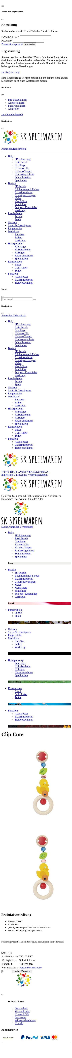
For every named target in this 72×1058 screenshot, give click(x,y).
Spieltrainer (21, 180)
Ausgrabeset (21, 276)
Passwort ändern (16, 105)
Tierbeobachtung (23, 282)
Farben (18, 237)
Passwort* (6, 40)
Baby (11, 156)
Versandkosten (22, 1011)
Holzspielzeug (15, 243)
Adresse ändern (16, 102)
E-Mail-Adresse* (10, 37)
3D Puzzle (20, 186)
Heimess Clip (22, 168)
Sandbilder (20, 204)
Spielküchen (21, 258)
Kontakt (19, 1023)
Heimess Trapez (23, 171)
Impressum (7, 474)
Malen (18, 198)
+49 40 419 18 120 (11, 471)
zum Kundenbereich (12, 114)
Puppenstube (15, 228)
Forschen (13, 273)
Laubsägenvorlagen (25, 195)
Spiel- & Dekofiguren (19, 225)
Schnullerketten (23, 177)
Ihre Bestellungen (17, 99)
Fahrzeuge (20, 246)
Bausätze (19, 234)
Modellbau (13, 231)
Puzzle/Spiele (15, 213)
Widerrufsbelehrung (37, 474)
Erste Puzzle (21, 162)
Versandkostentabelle (30, 967)
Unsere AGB (22, 1014)
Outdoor (12, 222)
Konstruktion (15, 261)
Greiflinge (20, 165)
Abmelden (13, 108)
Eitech (18, 264)
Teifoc (18, 270)
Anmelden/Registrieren (13, 148)
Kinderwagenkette (24, 174)
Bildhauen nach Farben (27, 189)
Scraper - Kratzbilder (26, 207)
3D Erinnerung (23, 159)
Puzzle (18, 216)
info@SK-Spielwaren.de (35, 471)
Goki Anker (21, 267)
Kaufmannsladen (24, 255)
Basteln (12, 183)
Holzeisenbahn (22, 249)
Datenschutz (20, 474)
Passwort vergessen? (12, 44)
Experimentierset (23, 192)
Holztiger (20, 252)
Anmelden (30, 44)
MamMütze (21, 201)
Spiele (18, 219)
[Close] (2, 6)
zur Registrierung (10, 72)
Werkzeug (20, 210)
